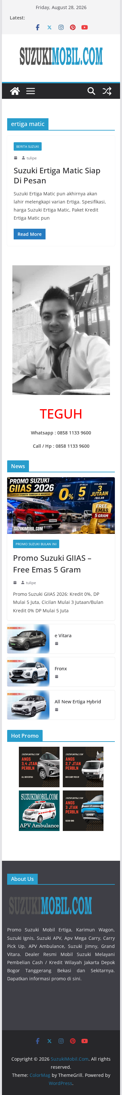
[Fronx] (28, 671)
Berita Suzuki (27, 146)
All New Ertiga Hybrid (78, 701)
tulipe (32, 158)
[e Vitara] (28, 638)
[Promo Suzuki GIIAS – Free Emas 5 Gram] (61, 505)
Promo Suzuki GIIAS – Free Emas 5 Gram (52, 563)
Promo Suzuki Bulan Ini (36, 544)
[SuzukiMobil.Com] (15, 91)
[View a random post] (107, 91)
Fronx (61, 668)
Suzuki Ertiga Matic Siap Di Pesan (57, 175)
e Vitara (63, 635)
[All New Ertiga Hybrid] (28, 705)
